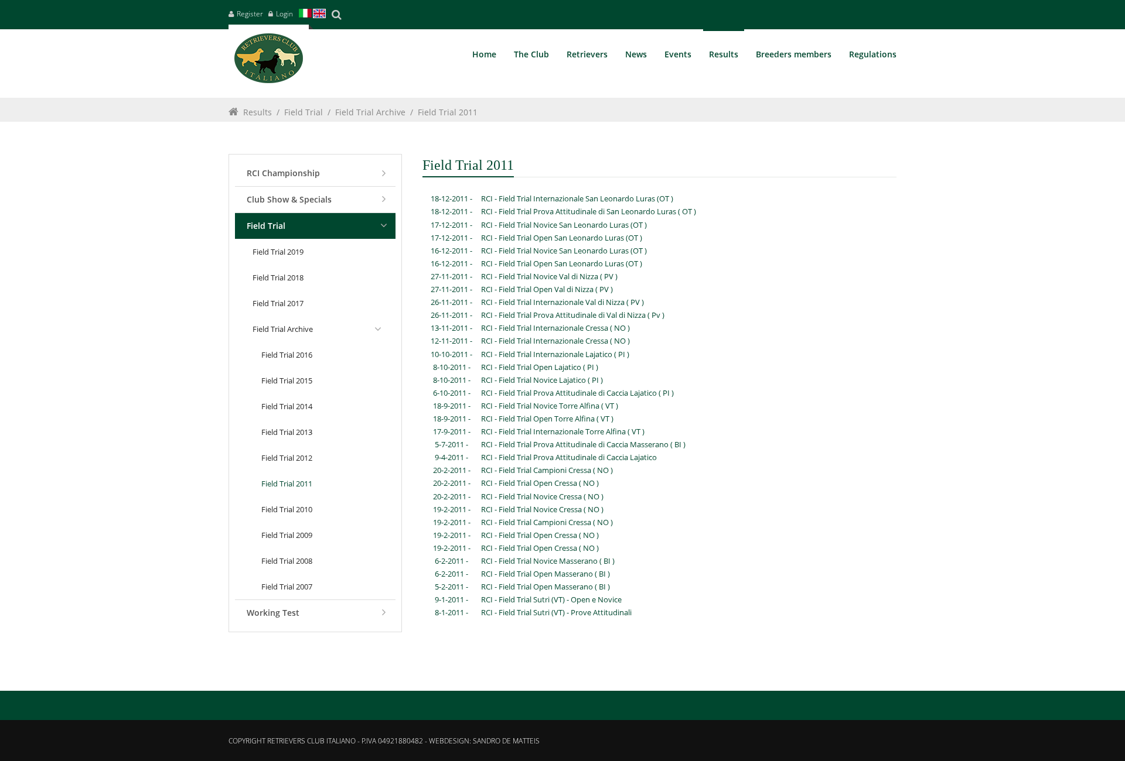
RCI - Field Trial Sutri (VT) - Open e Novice (551, 599)
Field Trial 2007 (286, 586)
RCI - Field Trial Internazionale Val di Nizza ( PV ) (562, 302)
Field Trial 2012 (286, 458)
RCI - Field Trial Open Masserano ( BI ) (545, 573)
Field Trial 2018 (278, 277)
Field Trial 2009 (286, 535)
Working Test (273, 612)
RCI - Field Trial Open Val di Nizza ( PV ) (547, 289)
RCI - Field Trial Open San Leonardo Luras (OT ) (561, 237)
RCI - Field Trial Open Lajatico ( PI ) (539, 367)
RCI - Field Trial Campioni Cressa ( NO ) (547, 470)
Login (284, 14)
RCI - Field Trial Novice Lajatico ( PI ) (542, 380)
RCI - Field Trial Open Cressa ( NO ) (540, 483)
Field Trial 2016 (286, 354)
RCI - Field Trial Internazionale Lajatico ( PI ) (555, 354)
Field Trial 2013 (286, 432)
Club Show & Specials (289, 199)
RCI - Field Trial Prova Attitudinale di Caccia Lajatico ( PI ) (577, 393)
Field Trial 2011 (448, 112)
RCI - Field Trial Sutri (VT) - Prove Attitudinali (556, 612)
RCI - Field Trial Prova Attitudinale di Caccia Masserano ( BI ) (583, 444)
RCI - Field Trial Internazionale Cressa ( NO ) (555, 328)
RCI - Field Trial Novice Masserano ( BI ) (548, 561)
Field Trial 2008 (286, 561)
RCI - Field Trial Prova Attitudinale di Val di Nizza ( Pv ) (572, 315)
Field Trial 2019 (278, 251)
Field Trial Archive (370, 112)
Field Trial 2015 (286, 380)
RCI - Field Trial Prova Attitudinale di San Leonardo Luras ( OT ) (588, 211)
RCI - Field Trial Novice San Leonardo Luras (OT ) (564, 225)
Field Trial (303, 112)
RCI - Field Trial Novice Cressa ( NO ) (542, 496)
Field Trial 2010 (286, 509)
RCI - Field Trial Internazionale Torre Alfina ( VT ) (563, 431)
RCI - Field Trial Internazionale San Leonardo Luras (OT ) (577, 198)
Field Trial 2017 (278, 303)
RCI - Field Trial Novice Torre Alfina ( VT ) (549, 405)
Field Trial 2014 (286, 406)
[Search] (336, 14)
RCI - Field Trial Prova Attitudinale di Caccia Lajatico (569, 457)
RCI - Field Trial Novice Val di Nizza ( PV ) (549, 276)
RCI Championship (283, 173)
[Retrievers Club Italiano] (269, 61)
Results (257, 112)
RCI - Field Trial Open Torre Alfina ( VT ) (547, 418)
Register (250, 14)
